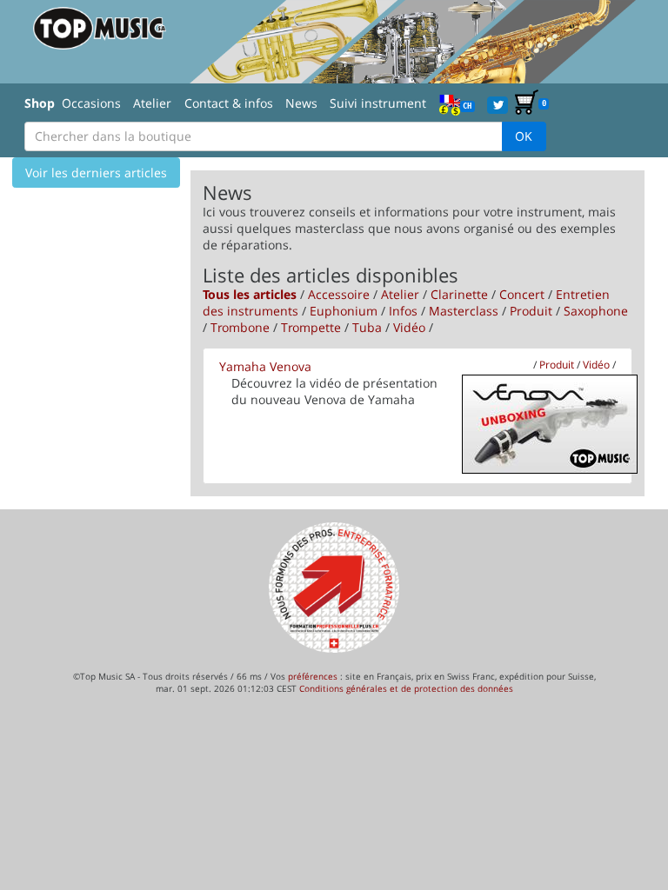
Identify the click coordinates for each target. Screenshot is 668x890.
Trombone (240, 327)
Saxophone (596, 310)
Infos (403, 310)
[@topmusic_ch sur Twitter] (497, 104)
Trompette (311, 327)
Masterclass (463, 310)
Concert (521, 294)
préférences (312, 676)
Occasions (91, 103)
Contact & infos (228, 103)
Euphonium (343, 310)
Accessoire (339, 294)
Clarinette (459, 294)
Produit (531, 310)
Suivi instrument (378, 103)
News (301, 103)
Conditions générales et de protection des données (406, 688)
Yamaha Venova (265, 366)
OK (523, 136)
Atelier (152, 103)
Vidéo (409, 327)
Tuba (367, 327)
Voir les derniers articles (96, 172)
